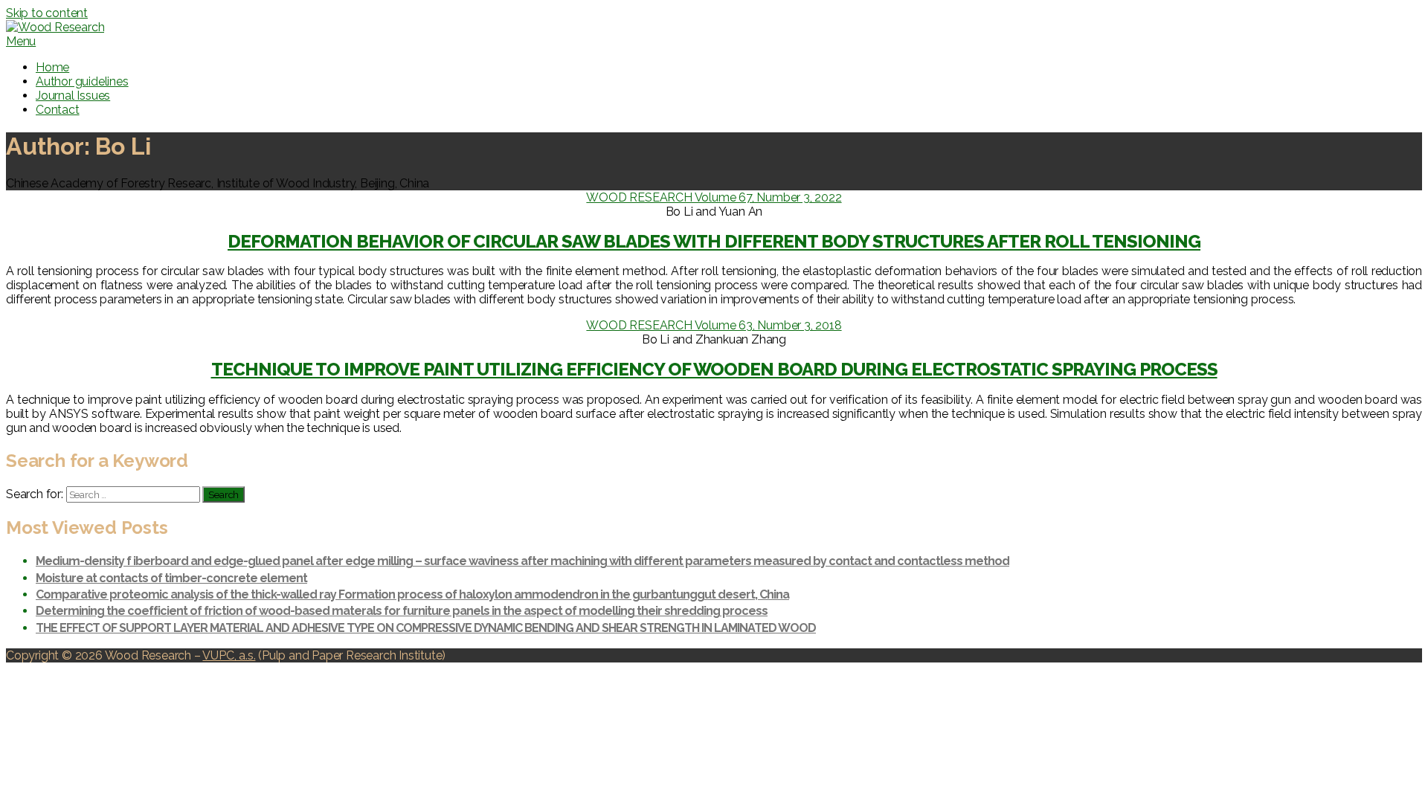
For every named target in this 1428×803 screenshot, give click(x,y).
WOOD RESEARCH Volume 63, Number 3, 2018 (713, 325)
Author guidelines (82, 81)
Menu (21, 41)
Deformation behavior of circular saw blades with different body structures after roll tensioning (714, 241)
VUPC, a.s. (228, 655)
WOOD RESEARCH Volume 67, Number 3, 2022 (713, 197)
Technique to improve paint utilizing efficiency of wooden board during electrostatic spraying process (714, 369)
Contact (58, 110)
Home (52, 67)
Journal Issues (73, 95)
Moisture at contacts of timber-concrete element (171, 578)
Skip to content (47, 13)
